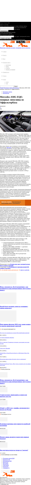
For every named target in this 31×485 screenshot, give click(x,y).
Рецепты (8, 68)
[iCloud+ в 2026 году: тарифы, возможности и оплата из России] (4, 405)
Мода (4, 59)
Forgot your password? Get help (7, 32)
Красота (4, 55)
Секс (7, 83)
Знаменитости (6, 72)
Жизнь (7, 66)
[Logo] (7, 46)
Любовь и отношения (10, 69)
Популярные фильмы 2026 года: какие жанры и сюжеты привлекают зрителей (15, 325)
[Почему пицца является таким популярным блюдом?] (4, 434)
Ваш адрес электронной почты (22, 36)
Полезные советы (6, 62)
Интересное (8, 65)
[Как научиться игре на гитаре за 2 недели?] (4, 447)
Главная (4, 51)
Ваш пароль (17, 29)
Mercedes (9, 147)
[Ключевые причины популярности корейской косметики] (4, 421)
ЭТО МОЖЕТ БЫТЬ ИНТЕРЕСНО (9, 270)
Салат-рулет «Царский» (5, 348)
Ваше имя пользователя (20, 27)
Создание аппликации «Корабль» (7, 337)
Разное (4, 79)
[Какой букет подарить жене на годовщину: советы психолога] (8, 303)
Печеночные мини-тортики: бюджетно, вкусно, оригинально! (13, 359)
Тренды (4, 76)
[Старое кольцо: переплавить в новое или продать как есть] (4, 392)
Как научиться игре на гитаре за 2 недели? (14, 450)
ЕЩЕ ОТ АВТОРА (24, 270)
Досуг (7, 82)
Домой (1, 88)
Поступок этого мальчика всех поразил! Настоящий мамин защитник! (14, 332)
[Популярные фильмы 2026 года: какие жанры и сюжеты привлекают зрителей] (8, 321)
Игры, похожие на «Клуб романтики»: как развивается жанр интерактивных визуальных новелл (15, 288)
